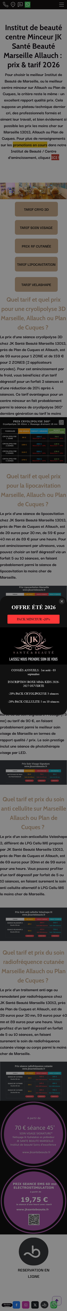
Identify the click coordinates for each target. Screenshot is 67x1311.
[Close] (62, 601)
